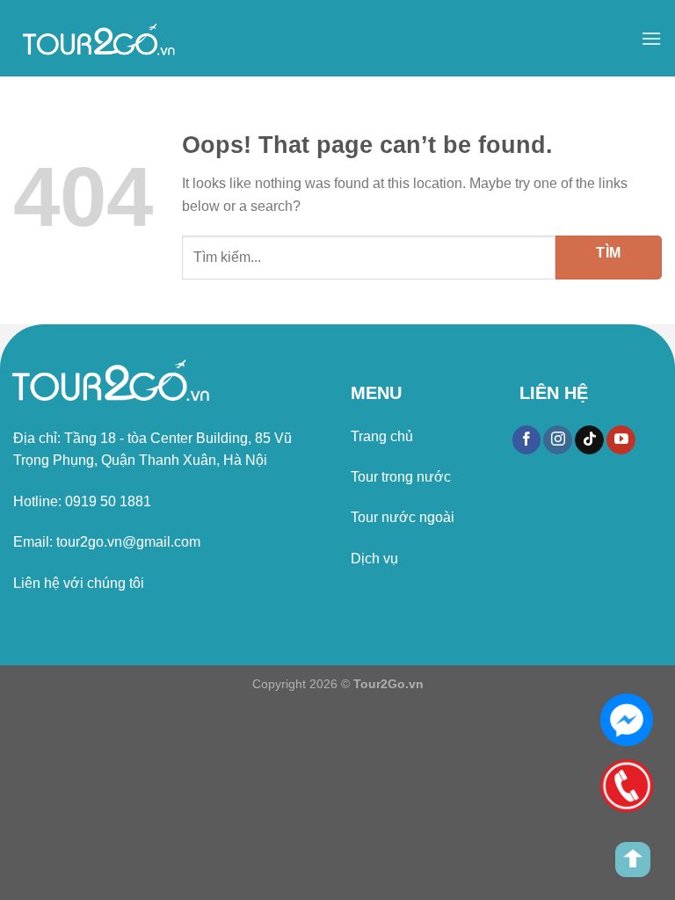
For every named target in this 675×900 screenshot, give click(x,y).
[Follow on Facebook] (526, 440)
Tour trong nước (401, 476)
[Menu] (651, 38)
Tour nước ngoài (402, 517)
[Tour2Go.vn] (101, 38)
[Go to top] (632, 859)
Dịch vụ (374, 558)
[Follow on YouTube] (620, 440)
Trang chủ (382, 436)
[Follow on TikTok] (589, 440)
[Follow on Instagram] (557, 440)
